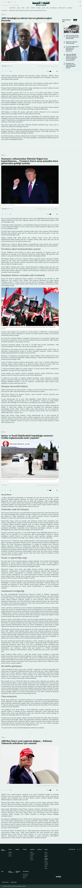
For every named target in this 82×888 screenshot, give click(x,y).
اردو (12, 2)
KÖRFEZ (22, 7)
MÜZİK (45, 866)
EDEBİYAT (46, 863)
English (5, 2)
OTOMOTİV (32, 854)
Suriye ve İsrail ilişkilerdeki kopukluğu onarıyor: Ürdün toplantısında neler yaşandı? (27, 437)
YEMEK (45, 868)
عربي (2, 2)
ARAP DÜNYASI (12, 7)
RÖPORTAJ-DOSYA (62, 7)
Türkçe (9, 2)
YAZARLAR (38, 7)
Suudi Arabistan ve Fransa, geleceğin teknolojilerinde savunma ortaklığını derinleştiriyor (27, 10)
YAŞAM (43, 7)
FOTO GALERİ (25, 874)
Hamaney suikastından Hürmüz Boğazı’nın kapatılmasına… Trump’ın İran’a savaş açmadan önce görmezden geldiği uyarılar (29, 161)
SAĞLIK (45, 852)
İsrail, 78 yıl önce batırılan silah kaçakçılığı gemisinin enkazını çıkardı (72, 37)
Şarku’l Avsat (10, 208)
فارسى (15, 2)
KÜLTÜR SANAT (46, 856)
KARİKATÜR (25, 876)
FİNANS (31, 855)
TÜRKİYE (27, 7)
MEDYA (45, 861)
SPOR (47, 7)
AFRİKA (9, 855)
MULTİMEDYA (69, 7)
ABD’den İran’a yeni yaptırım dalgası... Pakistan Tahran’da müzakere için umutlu (26, 742)
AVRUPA (10, 854)
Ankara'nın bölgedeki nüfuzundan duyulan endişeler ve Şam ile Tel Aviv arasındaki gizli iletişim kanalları (71, 57)
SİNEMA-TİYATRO (46, 859)
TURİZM (31, 859)
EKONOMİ (33, 7)
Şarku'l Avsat (4, 485)
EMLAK (31, 857)
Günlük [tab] (75, 19)
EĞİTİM (45, 854)
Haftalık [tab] (75, 21)
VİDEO (24, 877)
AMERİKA (10, 852)
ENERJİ (31, 852)
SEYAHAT (46, 864)
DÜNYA (18, 7)
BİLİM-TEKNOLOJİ (53, 7)
